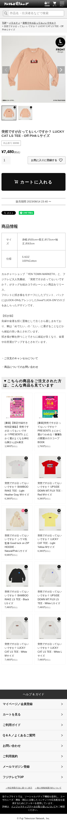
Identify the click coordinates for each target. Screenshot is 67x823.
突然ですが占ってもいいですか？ (39, 23)
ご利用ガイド (12, 724)
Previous (6, 70)
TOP (4, 23)
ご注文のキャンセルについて (21, 358)
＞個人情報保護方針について (48, 788)
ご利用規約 (10, 756)
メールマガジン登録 (16, 766)
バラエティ (14, 23)
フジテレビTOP (13, 777)
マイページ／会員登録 (18, 704)
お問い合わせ (12, 745)
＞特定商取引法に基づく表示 (19, 788)
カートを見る (12, 714)
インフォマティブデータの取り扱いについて (33, 806)
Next (61, 70)
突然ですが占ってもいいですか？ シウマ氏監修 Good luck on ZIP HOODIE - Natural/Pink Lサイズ (17, 543)
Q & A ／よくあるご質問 (19, 735)
